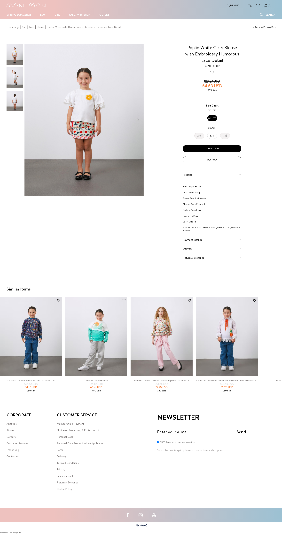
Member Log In (7, 532)
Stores (10, 430)
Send (241, 432)
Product (187, 174)
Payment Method (193, 240)
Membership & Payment (70, 424)
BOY (43, 14)
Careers (11, 437)
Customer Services (17, 443)
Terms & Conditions (68, 463)
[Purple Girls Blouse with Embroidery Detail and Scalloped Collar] (227, 336)
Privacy (61, 469)
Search (270, 14)
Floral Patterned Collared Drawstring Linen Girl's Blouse (161, 380)
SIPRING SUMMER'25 (19, 14)
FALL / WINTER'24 (79, 14)
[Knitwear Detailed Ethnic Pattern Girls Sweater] (31, 336)
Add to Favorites (58, 300)
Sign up (17, 532)
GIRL (57, 14)
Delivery (187, 249)
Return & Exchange (193, 257)
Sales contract (65, 476)
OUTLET (104, 14)
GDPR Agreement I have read (172, 442)
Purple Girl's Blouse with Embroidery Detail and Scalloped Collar (227, 380)
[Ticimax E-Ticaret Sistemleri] (141, 525)
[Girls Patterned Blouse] (96, 336)
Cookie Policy (64, 489)
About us (12, 424)
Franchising (13, 450)
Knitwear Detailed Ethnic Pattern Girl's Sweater (31, 380)
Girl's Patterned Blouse (96, 380)
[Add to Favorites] (212, 72)
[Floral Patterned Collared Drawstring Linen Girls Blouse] (162, 336)
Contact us (13, 456)
